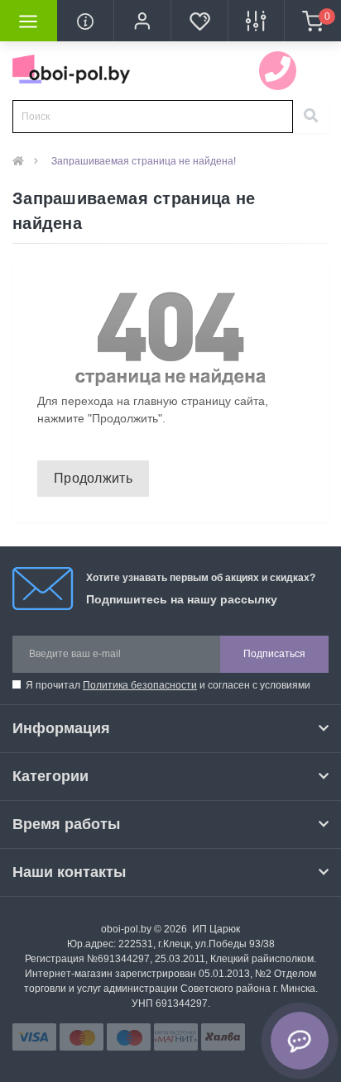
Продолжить (93, 478)
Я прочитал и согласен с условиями (168, 685)
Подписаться (274, 654)
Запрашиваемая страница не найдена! (143, 161)
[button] (141, 20)
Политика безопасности (140, 685)
